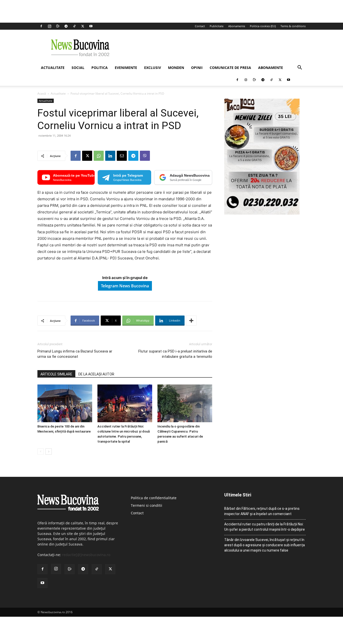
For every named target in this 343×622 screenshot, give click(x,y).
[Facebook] (41, 26)
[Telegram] (66, 26)
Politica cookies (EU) (263, 26)
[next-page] (48, 451)
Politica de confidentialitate (154, 497)
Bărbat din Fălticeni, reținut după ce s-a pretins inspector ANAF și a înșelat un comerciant (262, 511)
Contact (200, 26)
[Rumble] (58, 26)
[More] (191, 321)
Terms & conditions (293, 26)
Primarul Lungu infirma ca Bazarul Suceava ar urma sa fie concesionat (74, 354)
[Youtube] (91, 26)
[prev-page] (40, 451)
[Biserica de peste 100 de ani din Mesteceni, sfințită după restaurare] (64, 403)
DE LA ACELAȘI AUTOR (96, 374)
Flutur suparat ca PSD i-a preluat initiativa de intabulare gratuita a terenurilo (175, 354)
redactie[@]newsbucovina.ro (86, 554)
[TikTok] (74, 26)
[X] (82, 26)
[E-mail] (122, 156)
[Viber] (145, 156)
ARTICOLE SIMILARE (56, 374)
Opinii (197, 67)
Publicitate (216, 26)
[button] (300, 68)
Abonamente (236, 26)
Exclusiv (152, 67)
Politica (99, 67)
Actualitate (53, 67)
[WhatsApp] (99, 156)
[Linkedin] (110, 156)
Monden (176, 67)
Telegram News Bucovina (125, 286)
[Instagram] (49, 26)
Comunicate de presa (230, 67)
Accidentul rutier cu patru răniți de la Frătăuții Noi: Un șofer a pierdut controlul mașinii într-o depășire (264, 526)
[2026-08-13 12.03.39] (262, 213)
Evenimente (126, 67)
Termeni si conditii (146, 505)
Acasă (41, 93)
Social (78, 67)
